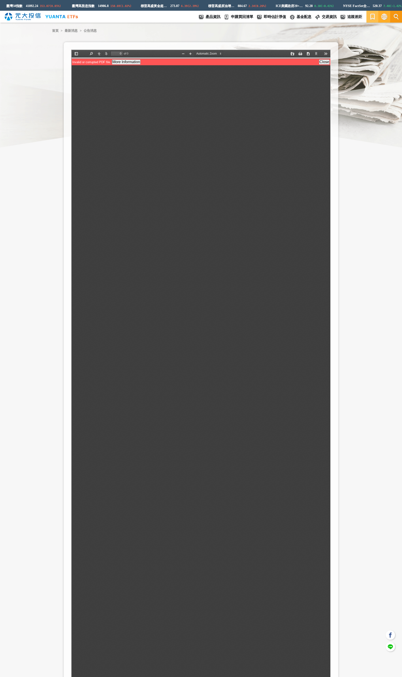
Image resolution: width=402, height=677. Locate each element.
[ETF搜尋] (396, 17)
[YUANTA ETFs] (61, 17)
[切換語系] (384, 17)
